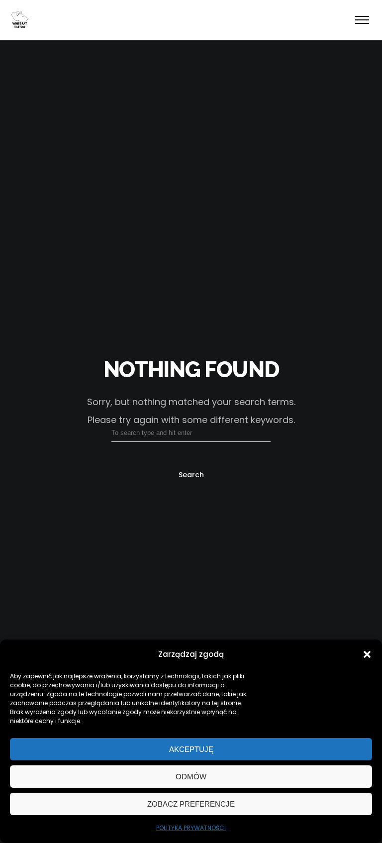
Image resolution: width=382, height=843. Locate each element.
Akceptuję (191, 749)
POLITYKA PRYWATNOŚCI (191, 828)
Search (191, 475)
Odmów (191, 776)
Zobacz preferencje (191, 804)
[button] (367, 654)
